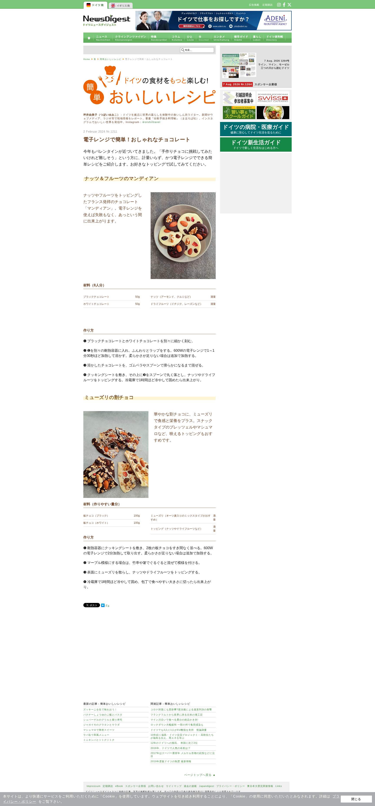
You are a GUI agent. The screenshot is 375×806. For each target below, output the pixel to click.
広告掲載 (254, 4)
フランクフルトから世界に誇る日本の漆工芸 (177, 714)
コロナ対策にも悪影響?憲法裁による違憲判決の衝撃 (181, 709)
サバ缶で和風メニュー (96, 735)
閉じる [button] (356, 799)
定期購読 (267, 4)
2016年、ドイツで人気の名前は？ (171, 748)
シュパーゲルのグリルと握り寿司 (102, 719)
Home (86, 59)
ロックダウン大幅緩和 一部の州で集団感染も (177, 724)
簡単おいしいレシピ (110, 59)
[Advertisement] (149, 652)
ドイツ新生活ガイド (256, 144)
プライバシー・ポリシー (230, 786)
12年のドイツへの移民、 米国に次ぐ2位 (174, 743)
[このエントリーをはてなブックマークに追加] (103, 606)
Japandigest (206, 786)
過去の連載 (190, 786)
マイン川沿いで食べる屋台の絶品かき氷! (174, 719)
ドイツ (95, 4)
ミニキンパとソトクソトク (99, 740)
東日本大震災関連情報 (260, 786)
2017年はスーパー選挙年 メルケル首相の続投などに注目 (183, 754)
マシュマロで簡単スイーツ (99, 730)
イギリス (120, 4)
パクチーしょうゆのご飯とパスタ (102, 714)
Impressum (93, 786)
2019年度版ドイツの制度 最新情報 (171, 761)
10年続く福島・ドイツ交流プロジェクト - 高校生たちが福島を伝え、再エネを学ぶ (182, 736)
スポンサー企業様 (250, 84)
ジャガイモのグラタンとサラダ (101, 724)
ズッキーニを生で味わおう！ (100, 709)
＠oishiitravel (151, 122)
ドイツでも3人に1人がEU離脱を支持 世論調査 (179, 730)
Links (278, 786)
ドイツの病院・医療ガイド (256, 129)
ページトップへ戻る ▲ (200, 774)
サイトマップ (174, 786)
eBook (119, 786)
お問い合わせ (156, 786)
